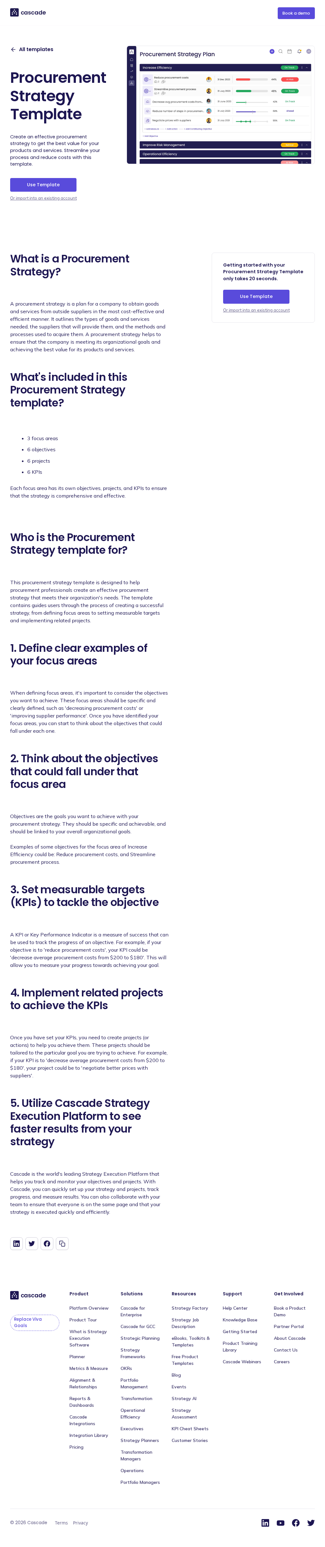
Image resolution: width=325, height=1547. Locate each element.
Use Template (43, 185)
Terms (61, 1523)
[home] (28, 12)
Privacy (80, 1523)
